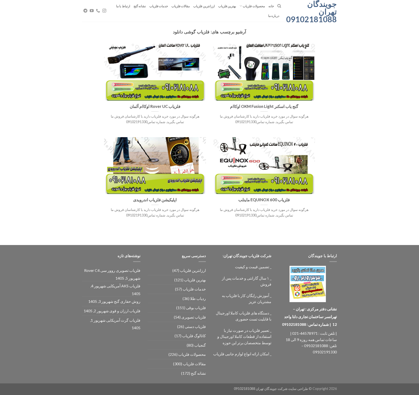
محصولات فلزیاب (254, 6)
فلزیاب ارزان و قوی (124, 310)
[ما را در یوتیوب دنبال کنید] (92, 11)
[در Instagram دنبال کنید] (104, 11)
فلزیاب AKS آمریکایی (123, 285)
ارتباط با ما (123, 6)
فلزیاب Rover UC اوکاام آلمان (155, 106)
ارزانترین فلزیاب (204, 6)
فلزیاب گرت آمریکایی (123, 320)
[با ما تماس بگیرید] (98, 11)
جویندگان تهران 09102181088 (312, 11)
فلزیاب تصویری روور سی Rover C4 (112, 270)
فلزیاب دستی (195, 326)
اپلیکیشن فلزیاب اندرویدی (155, 199)
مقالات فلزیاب (180, 6)
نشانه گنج (140, 6)
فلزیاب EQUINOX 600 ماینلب (264, 199)
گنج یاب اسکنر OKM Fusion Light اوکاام (264, 106)
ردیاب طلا (198, 298)
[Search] (279, 6)
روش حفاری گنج (127, 301)
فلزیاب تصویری (193, 317)
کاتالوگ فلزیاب (194, 335)
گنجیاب (200, 345)
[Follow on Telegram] (85, 11)
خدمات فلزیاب (158, 6)
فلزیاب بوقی (196, 307)
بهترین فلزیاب (227, 6)
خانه (271, 6)
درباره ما (273, 16)
